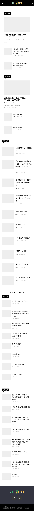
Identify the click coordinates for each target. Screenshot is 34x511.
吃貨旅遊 (12, 507)
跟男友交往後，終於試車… (16, 35)
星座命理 (7, 76)
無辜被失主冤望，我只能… (20, 452)
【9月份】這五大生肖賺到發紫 (21, 407)
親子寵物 (26, 507)
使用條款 (26, 508)
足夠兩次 (15, 474)
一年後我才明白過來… (23, 238)
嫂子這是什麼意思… (22, 264)
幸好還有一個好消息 (22, 278)
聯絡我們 (19, 508)
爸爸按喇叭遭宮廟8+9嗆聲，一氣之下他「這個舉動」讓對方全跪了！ (21, 51)
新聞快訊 (12, 508)
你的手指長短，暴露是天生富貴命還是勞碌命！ (23, 182)
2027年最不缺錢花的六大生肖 (20, 429)
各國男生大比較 (21, 251)
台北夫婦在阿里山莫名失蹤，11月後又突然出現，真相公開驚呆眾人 (20, 419)
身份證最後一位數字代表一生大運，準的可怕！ (23, 198)
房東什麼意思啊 (17, 114)
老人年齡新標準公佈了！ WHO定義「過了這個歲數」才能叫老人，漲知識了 (21, 442)
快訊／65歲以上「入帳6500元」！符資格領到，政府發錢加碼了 (20, 397)
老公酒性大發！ (17, 127)
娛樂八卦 (6, 508)
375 (20, 292)
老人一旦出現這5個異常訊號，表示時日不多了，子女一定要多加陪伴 (21, 464)
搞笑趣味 (7, 13)
